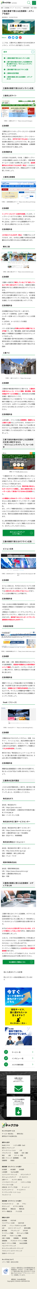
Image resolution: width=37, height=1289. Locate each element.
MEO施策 (13, 1169)
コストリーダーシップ (14, 1228)
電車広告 (21, 1209)
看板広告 (13, 1209)
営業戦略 (15, 1238)
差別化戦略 (27, 1228)
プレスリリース (6, 1195)
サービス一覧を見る (7, 1134)
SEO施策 (4, 1169)
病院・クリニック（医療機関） (11, 1158)
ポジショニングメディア (9, 1177)
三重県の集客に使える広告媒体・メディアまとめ (19, 78)
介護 (24, 1158)
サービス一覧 (16, 1052)
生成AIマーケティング (8, 1253)
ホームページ (25, 1187)
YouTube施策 (14, 1172)
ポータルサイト (23, 1177)
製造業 (16, 1153)
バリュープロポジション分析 (18, 1225)
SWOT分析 (21, 1223)
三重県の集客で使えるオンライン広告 (18, 58)
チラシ (24, 1204)
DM (18, 1204)
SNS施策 (21, 1169)
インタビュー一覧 (17, 1058)
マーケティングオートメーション (11, 1192)
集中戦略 (4, 1230)
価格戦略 (4, 1241)
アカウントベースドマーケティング (12, 1251)
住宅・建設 (25, 1153)
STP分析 (25, 1230)
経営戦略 (4, 1220)
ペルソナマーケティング (9, 1246)
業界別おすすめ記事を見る (9, 1136)
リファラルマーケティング (9, 1182)
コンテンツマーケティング (9, 1174)
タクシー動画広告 (7, 1211)
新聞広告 (4, 1209)
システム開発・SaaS (19, 1145)
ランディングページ (7, 1190)
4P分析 (4, 1235)
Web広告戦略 (23, 1243)
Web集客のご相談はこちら (17, 962)
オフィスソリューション (9, 1150)
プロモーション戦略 (15, 1235)
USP (3, 1228)
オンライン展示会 (17, 1179)
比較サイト (5, 1179)
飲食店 (12, 1160)
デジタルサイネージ (7, 1204)
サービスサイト (21, 1190)
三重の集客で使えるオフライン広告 (17, 69)
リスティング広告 (26, 1182)
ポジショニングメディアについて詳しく (17, 533)
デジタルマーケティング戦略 (19, 1241)
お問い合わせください (22, 471)
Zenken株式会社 (21, 1279)
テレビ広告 (19, 1211)
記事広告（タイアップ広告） (10, 1187)
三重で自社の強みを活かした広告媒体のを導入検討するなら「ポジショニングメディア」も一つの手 (19, 64)
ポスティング (6, 1206)
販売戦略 (24, 1238)
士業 (9, 1155)
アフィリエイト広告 (7, 1184)
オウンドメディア (26, 1174)
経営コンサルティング (8, 1148)
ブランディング (15, 1230)
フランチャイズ (6, 1153)
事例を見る (20, 1134)
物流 (3, 1155)
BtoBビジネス (6, 1145)
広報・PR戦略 (6, 1238)
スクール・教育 (18, 1155)
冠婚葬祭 (4, 1160)
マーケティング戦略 (7, 1233)
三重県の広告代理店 (13, 73)
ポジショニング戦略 (22, 1233)
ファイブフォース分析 (8, 1223)
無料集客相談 (20, 1286)
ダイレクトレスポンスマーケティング (12, 1248)
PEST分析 (13, 1220)
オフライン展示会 (18, 1206)
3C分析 (4, 1225)
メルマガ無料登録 (17, 1065)
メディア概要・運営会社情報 (10, 1262)
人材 (20, 1150)
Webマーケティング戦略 (9, 1243)
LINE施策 (4, 1172)
